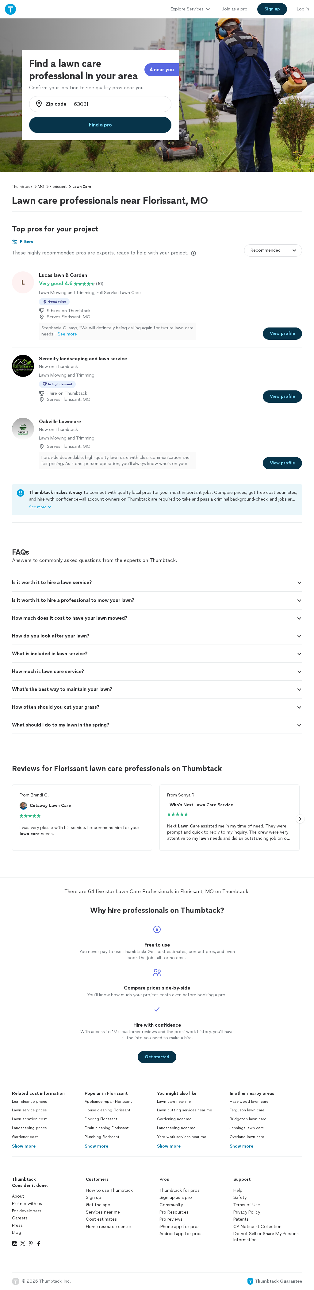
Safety (240, 1197)
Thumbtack (22, 186)
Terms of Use (246, 1204)
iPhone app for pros (179, 1226)
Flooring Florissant (101, 1119)
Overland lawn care (247, 1137)
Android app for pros (180, 1233)
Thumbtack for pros (179, 1190)
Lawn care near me (174, 1101)
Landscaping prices (29, 1128)
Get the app (98, 1204)
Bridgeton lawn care (248, 1119)
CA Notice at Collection (257, 1226)
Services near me (103, 1212)
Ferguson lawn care (247, 1110)
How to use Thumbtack (109, 1190)
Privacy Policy (246, 1212)
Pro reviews (170, 1219)
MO (41, 186)
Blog (16, 1232)
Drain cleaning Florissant (107, 1128)
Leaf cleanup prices (29, 1101)
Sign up (93, 1197)
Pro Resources (174, 1212)
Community (171, 1204)
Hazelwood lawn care (249, 1101)
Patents (241, 1219)
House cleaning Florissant (108, 1110)
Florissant (58, 186)
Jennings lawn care (247, 1128)
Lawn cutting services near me (184, 1110)
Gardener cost (25, 1137)
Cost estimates (101, 1219)
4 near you (161, 69)
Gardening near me (174, 1119)
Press (17, 1225)
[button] (157, 582)
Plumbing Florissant (102, 1137)
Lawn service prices (29, 1110)
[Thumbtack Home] (10, 9)
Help (238, 1190)
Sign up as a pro (175, 1197)
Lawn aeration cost (29, 1119)
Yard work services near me (181, 1137)
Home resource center (108, 1226)
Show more (24, 1146)
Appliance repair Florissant (108, 1101)
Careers (20, 1218)
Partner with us (27, 1203)
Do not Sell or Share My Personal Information (266, 1236)
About (18, 1196)
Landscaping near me (176, 1128)
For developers (26, 1211)
